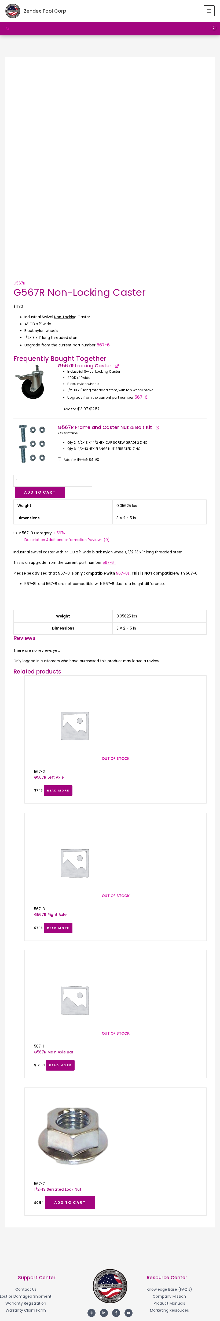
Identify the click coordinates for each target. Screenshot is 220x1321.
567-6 (103, 345)
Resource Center (167, 1277)
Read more (58, 791)
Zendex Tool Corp (45, 11)
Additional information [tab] (66, 539)
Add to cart (40, 492)
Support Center (37, 1277)
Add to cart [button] (70, 1202)
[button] (7, 28)
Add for (81, 409)
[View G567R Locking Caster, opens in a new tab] (116, 366)
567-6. (141, 397)
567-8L (123, 573)
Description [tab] (34, 539)
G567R (19, 283)
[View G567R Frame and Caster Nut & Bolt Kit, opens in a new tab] (157, 427)
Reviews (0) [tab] (99, 539)
